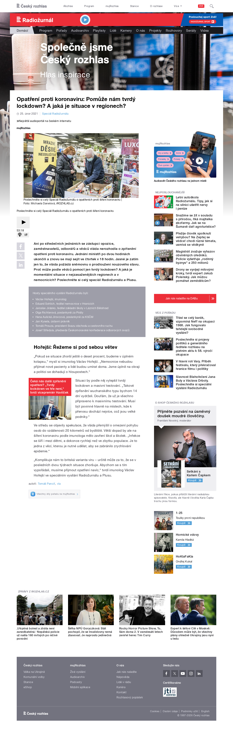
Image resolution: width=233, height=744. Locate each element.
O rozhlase (156, 6)
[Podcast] (20, 234)
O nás (140, 30)
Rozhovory (174, 30)
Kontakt (121, 692)
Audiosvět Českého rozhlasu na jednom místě (180, 180)
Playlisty (99, 30)
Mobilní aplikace (80, 687)
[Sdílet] (26, 234)
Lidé (113, 30)
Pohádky (162, 159)
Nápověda (122, 677)
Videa (204, 30)
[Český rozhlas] (32, 6)
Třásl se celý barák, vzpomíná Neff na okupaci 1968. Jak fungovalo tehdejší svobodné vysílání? (195, 325)
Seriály (191, 30)
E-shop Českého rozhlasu (174, 402)
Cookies (154, 711)
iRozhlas (68, 6)
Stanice (134, 6)
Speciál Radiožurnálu (55, 113)
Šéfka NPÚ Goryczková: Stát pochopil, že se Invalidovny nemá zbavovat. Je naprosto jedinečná (90, 632)
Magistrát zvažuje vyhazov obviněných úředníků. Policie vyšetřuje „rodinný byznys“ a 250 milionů (195, 257)
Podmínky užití (189, 711)
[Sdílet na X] (21, 256)
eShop (28, 687)
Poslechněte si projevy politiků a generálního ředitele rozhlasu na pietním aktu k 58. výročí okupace (194, 347)
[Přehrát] (23, 222)
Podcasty (76, 682)
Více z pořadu (165, 312)
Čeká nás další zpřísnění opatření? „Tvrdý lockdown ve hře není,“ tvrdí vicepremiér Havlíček (49, 386)
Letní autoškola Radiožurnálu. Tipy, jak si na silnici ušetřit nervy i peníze (194, 202)
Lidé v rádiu (123, 682)
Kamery (126, 30)
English (205, 711)
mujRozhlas (112, 6)
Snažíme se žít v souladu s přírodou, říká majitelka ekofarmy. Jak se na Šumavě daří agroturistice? (196, 221)
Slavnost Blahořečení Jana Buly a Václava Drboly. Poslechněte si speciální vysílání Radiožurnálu (195, 382)
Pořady (61, 30)
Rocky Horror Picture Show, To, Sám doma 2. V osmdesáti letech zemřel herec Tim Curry (141, 632)
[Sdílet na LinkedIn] (21, 265)
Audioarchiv (80, 30)
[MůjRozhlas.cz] (23, 128)
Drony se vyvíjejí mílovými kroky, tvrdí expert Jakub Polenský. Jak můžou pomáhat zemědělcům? (195, 275)
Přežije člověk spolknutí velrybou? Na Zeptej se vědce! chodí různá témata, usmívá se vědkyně (196, 239)
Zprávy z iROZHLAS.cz (33, 591)
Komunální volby (34, 677)
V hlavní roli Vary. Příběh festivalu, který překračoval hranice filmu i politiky (196, 365)
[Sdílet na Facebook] (21, 246)
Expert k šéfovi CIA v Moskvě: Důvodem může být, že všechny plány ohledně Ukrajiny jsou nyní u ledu (192, 633)
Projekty (155, 30)
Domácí (22, 30)
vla (59, 483)
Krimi (178, 153)
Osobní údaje (170, 711)
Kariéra (120, 687)
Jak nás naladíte (126, 671)
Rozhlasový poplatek (129, 697)
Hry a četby (163, 153)
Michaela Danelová (43, 203)
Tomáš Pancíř (46, 483)
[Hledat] (211, 6)
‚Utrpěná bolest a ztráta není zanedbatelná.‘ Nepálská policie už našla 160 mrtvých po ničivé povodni (38, 633)
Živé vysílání (163, 165)
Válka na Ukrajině (34, 671)
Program (89, 6)
